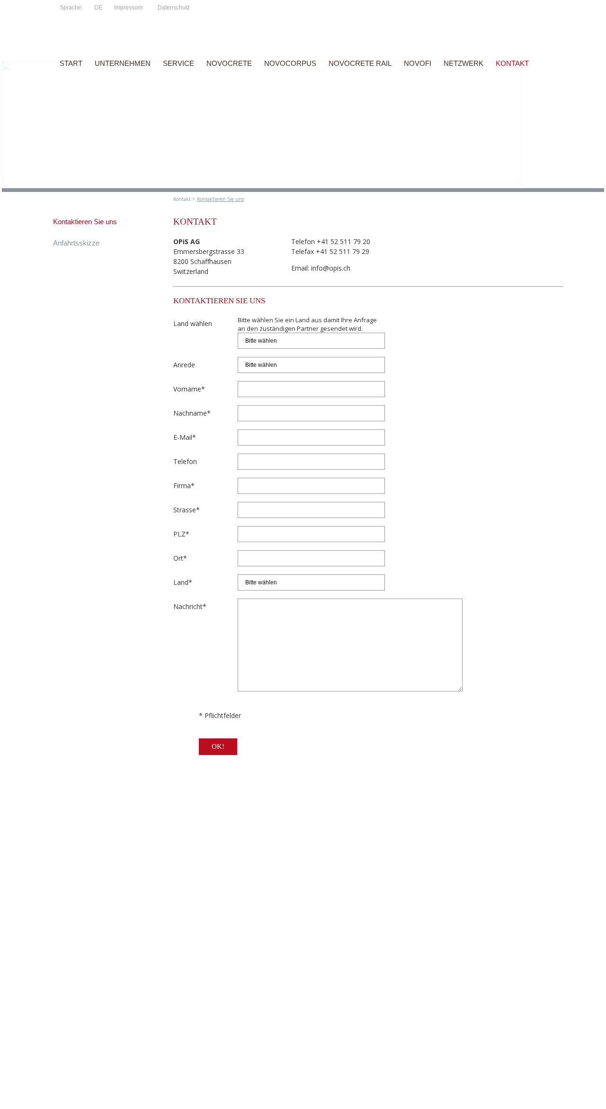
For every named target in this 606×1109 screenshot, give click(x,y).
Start (71, 63)
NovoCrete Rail (360, 63)
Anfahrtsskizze (76, 243)
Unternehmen (123, 63)
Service (178, 63)
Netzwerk (463, 63)
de (98, 7)
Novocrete (229, 63)
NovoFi (417, 63)
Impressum (128, 7)
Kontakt (512, 63)
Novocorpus (290, 63)
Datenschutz (174, 7)
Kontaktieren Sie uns (220, 199)
